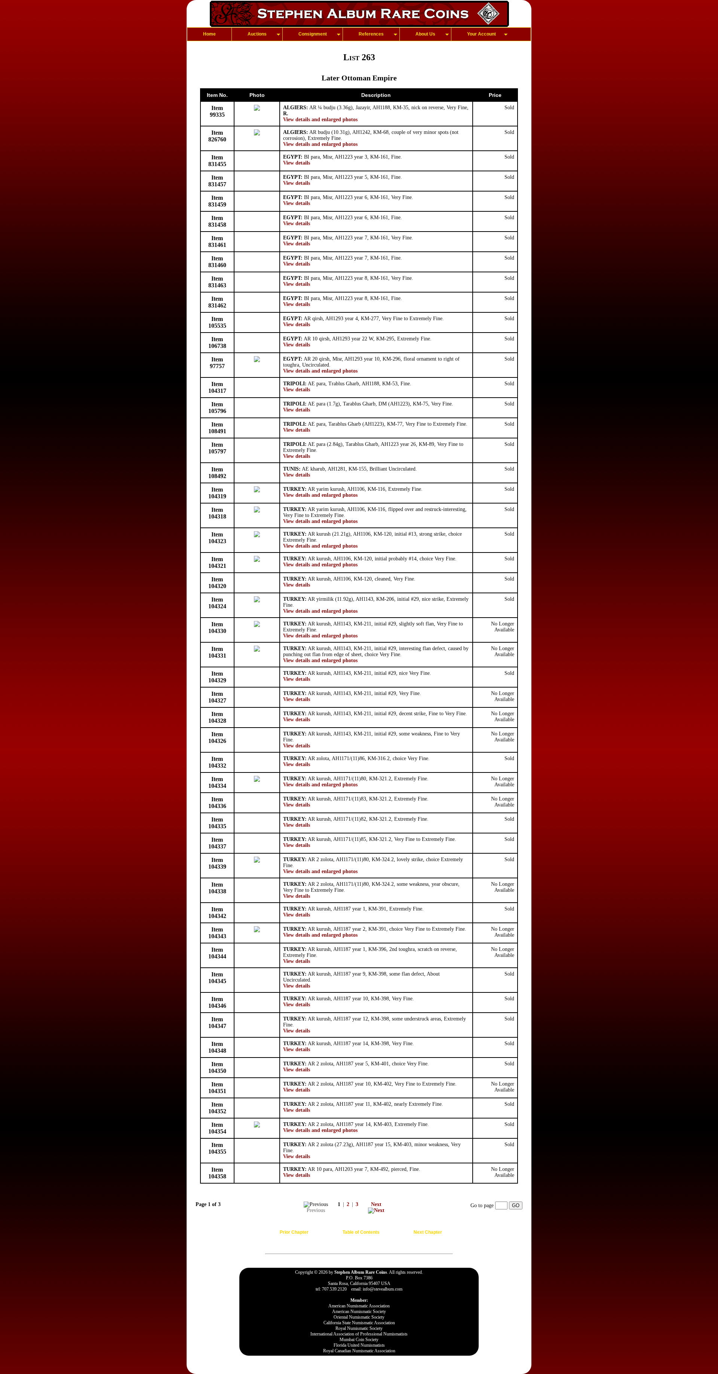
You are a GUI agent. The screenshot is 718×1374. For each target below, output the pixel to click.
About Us (425, 34)
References (371, 34)
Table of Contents (361, 1232)
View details (296, 163)
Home (209, 34)
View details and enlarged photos (320, 119)
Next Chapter (428, 1232)
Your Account (481, 34)
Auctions (257, 34)
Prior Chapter (294, 1232)
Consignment (312, 34)
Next (376, 1204)
